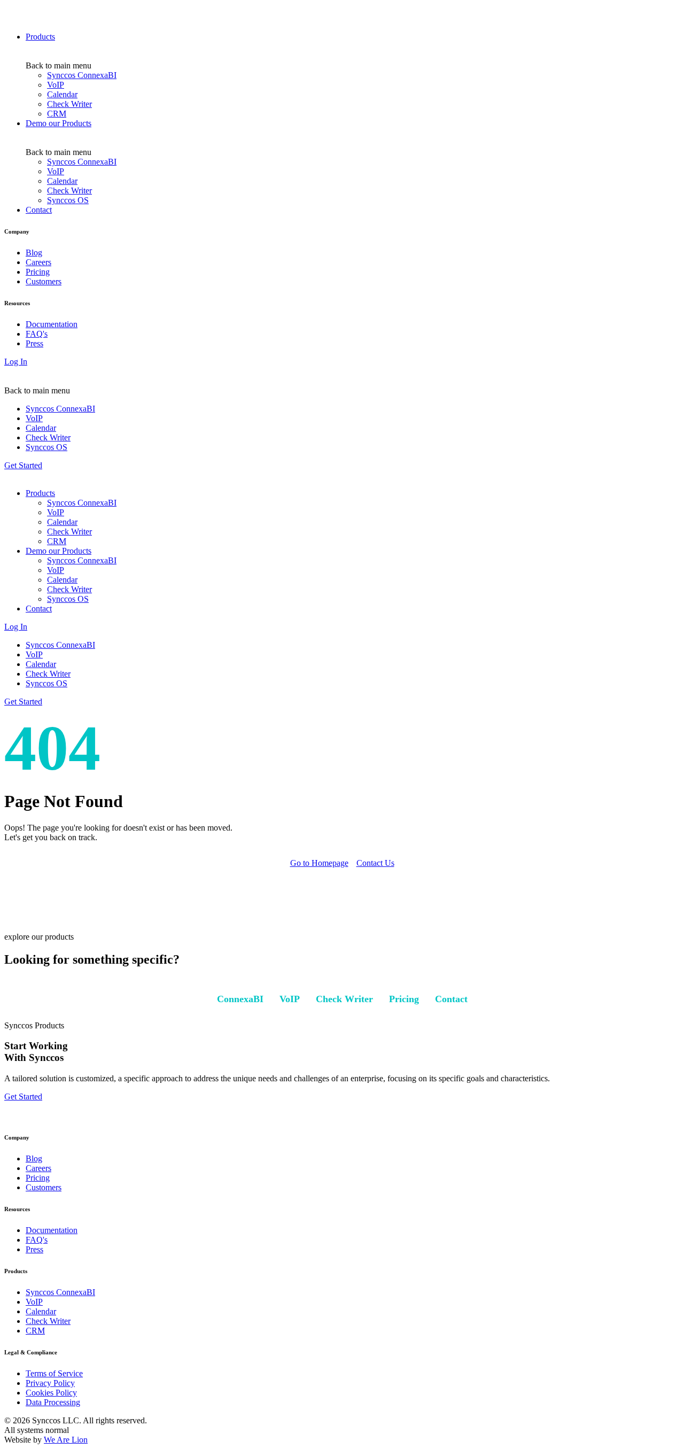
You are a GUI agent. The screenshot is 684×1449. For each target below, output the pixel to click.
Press (34, 343)
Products (40, 36)
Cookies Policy (51, 1392)
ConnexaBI (240, 999)
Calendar (62, 94)
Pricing (38, 271)
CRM (56, 113)
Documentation (51, 324)
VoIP (55, 84)
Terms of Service (54, 1373)
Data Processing (53, 1402)
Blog (34, 252)
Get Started (23, 465)
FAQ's (37, 333)
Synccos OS (68, 200)
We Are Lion (66, 1439)
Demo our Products (58, 123)
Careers (38, 262)
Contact (39, 209)
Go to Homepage (319, 862)
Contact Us (375, 862)
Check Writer (69, 104)
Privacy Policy (50, 1383)
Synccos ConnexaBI (81, 75)
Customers (43, 281)
